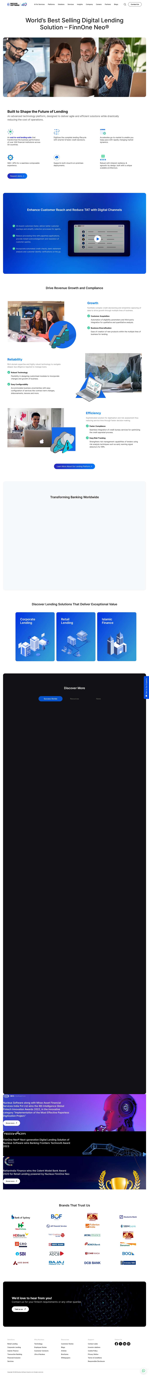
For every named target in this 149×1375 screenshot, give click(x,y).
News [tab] (98, 699)
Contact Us (135, 4)
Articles (64, 1351)
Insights (80, 4)
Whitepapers (65, 1358)
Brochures (64, 1354)
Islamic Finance (12, 1351)
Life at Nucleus (39, 1354)
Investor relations (94, 1347)
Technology (38, 1344)
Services (10, 1361)
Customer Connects (41, 1351)
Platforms (51, 4)
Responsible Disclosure (96, 1361)
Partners (108, 4)
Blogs (63, 1347)
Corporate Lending (14, 1347)
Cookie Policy (93, 1351)
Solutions (61, 4)
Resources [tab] (74, 699)
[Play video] (97, 239)
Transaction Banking (14, 1354)
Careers (99, 4)
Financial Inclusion (13, 1358)
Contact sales (93, 1344)
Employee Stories (40, 1347)
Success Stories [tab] (50, 699)
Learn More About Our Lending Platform (73, 466)
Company (89, 4)
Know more (10, 1123)
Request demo (16, 176)
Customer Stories (67, 1344)
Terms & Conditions (95, 1358)
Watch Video (55, 977)
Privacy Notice (93, 1354)
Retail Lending (12, 1344)
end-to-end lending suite (21, 137)
